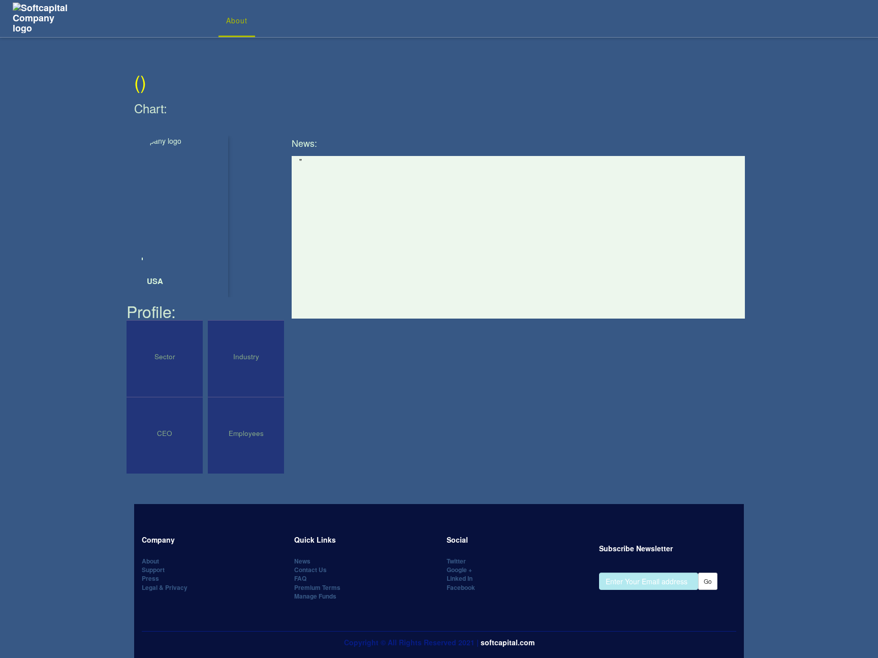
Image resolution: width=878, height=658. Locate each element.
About (236, 20)
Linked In (460, 578)
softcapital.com (508, 642)
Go (708, 581)
